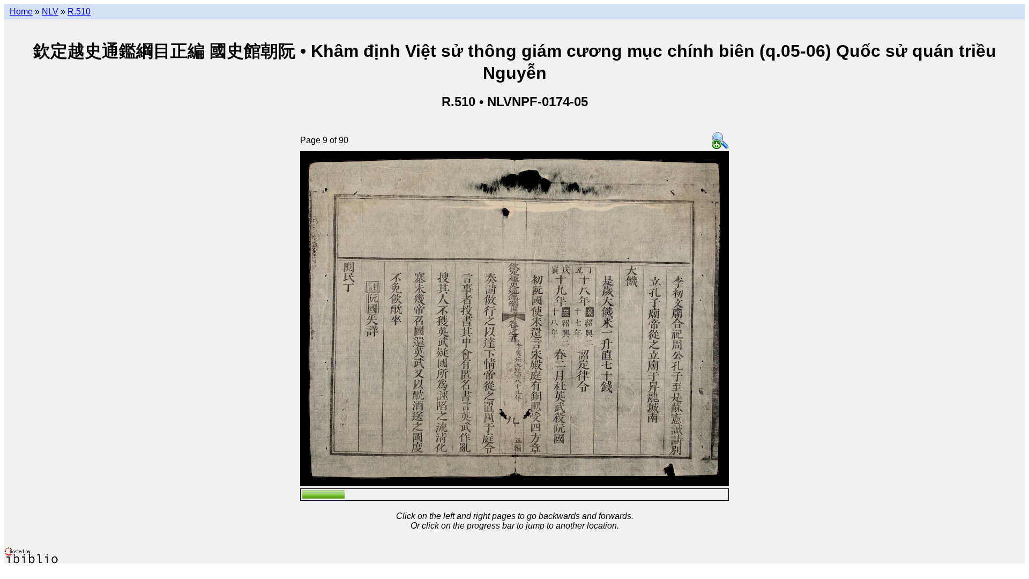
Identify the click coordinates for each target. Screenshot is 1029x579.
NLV (50, 11)
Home (21, 11)
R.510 (79, 11)
